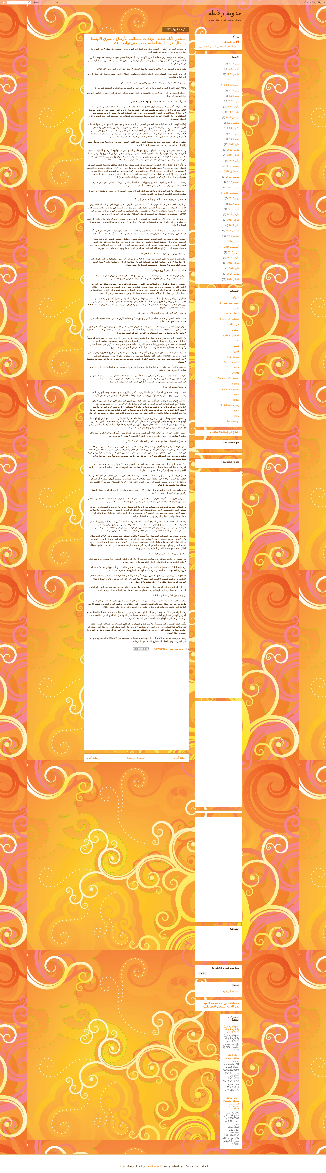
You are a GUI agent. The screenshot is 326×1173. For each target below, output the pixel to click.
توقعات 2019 (232, 313)
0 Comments (160, 649)
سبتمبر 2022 (232, 79)
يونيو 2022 (234, 95)
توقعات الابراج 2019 (229, 319)
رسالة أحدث (179, 757)
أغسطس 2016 (231, 246)
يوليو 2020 (234, 133)
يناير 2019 (234, 160)
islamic (235, 383)
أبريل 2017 (233, 209)
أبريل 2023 (233, 69)
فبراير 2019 (233, 155)
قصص (236, 345)
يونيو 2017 (234, 203)
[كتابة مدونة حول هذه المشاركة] (144, 649)
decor (236, 367)
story (236, 416)
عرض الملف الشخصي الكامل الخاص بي (219, 46)
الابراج (236, 297)
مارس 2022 (233, 106)
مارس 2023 (233, 74)
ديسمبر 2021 (232, 117)
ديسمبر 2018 (232, 166)
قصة (236, 340)
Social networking (229, 405)
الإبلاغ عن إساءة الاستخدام (224, 431)
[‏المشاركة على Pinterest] (135, 649)
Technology (233, 421)
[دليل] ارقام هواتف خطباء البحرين (232, 1058)
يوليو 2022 (234, 90)
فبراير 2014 (233, 279)
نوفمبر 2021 (233, 122)
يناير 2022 (234, 112)
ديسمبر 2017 (232, 176)
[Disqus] (136, 701)
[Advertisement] (218, 584)
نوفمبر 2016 (233, 236)
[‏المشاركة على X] (141, 649)
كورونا (236, 351)
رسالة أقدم (93, 757)
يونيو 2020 (234, 139)
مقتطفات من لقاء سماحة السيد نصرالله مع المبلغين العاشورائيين (221, 1005)
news (236, 394)
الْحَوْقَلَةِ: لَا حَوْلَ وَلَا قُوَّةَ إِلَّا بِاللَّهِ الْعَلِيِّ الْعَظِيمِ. (231, 1029)
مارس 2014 (233, 273)
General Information (228, 378)
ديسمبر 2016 (232, 230)
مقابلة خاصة (233, 356)
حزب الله (234, 324)
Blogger (122, 1166)
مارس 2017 (233, 214)
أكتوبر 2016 (233, 241)
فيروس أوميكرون (230, 335)
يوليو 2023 (234, 63)
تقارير (236, 308)
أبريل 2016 (233, 252)
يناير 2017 (234, 225)
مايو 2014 (234, 268)
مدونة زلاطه (225, 12)
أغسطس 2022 (231, 85)
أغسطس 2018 (231, 171)
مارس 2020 (233, 149)
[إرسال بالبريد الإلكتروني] (147, 649)
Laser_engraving (230, 389)
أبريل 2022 (233, 101)
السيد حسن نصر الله (229, 302)
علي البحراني (229, 42)
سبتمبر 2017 (232, 187)
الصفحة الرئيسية (136, 757)
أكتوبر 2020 (233, 128)
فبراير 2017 (233, 219)
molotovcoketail (155, 1166)
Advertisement (231, 362)
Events (235, 372)
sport (236, 410)
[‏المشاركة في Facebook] (138, 649)
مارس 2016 (233, 257)
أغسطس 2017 (231, 192)
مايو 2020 (234, 144)
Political (235, 399)
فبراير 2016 (233, 263)
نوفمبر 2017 (233, 182)
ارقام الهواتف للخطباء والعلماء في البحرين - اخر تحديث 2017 (231, 1104)
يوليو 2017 (234, 198)
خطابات (235, 329)
